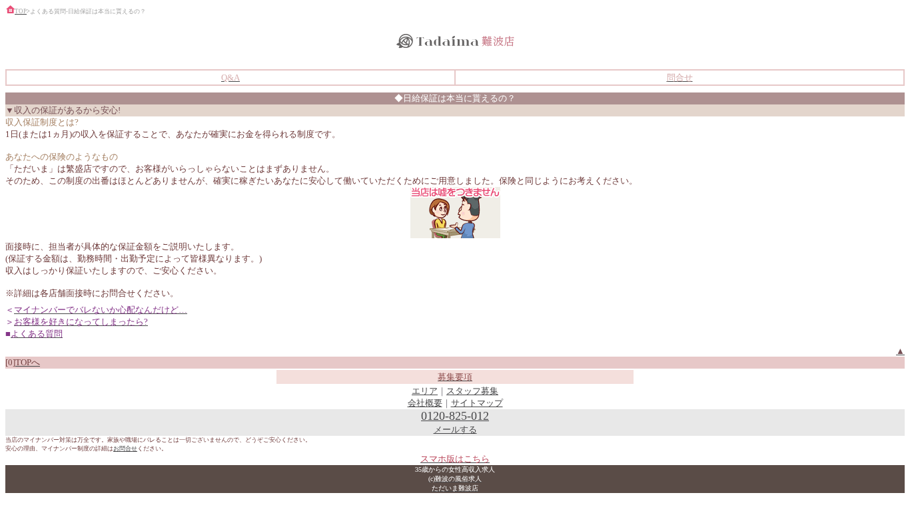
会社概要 (425, 403)
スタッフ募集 (472, 391)
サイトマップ (477, 403)
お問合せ (125, 448)
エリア (425, 391)
